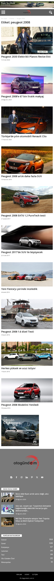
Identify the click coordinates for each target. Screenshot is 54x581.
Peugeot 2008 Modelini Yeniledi (20, 404)
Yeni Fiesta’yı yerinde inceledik (19, 289)
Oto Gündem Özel (7, 558)
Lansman (4, 551)
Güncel (3, 540)
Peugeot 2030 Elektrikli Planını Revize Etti (26, 56)
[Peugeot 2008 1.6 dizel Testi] (27, 314)
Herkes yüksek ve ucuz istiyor (18, 368)
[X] (37, 478)
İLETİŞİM (35, 574)
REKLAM (19, 574)
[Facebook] (17, 478)
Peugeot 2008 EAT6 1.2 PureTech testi (23, 215)
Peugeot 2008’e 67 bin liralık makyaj (22, 96)
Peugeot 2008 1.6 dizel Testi (17, 331)
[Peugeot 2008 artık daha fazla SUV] (27, 160)
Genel (3, 543)
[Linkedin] (27, 478)
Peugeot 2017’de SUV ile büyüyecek (22, 252)
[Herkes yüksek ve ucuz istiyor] (27, 354)
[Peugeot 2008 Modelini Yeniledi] (27, 390)
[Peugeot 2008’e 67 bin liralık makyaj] (27, 80)
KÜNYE (27, 574)
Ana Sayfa (4, 18)
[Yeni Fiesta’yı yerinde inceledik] (27, 274)
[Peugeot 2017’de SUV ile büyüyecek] (27, 238)
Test (2, 555)
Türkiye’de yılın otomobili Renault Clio (24, 136)
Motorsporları (6, 562)
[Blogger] (11, 478)
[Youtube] (42, 478)
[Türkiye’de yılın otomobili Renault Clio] (27, 120)
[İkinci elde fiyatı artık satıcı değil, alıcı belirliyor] (7, 497)
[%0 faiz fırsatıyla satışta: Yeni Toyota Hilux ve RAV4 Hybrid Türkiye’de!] (7, 522)
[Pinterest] (32, 478)
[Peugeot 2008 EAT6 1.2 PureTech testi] (27, 199)
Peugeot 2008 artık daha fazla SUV (21, 176)
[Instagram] (22, 478)
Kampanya (5, 547)
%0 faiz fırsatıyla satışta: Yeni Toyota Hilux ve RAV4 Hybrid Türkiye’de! (32, 519)
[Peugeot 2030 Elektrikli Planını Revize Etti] (27, 40)
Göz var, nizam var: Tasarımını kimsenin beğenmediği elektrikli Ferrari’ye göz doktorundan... (33, 508)
